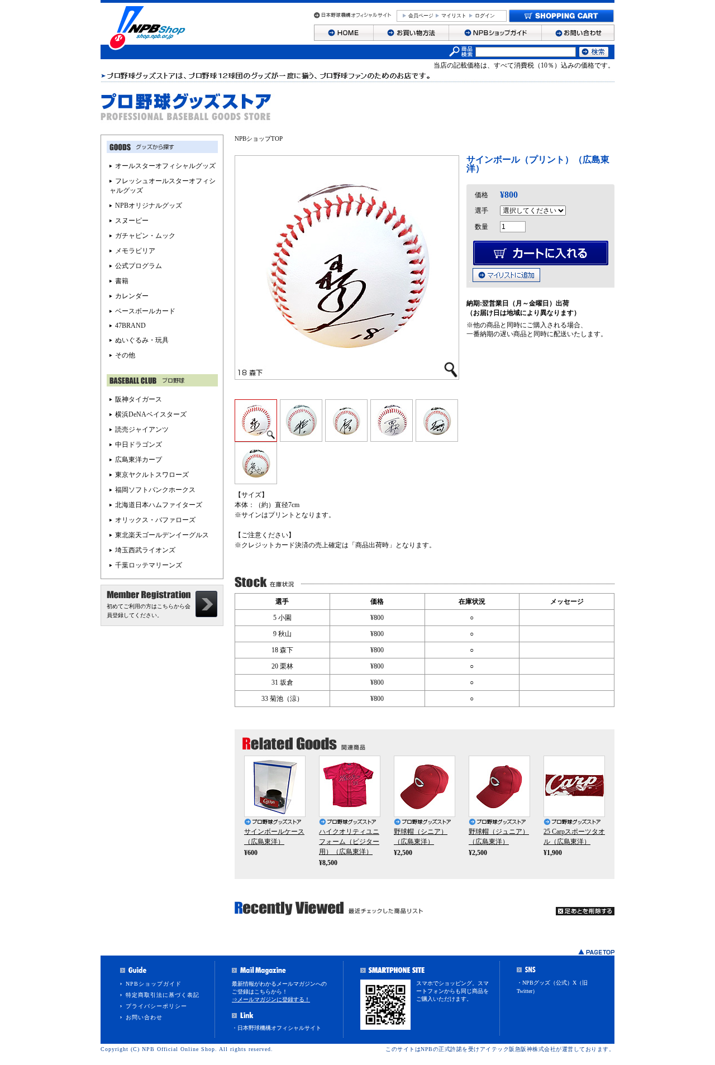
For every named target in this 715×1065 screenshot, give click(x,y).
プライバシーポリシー (156, 1006)
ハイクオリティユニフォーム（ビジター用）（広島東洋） (349, 842)
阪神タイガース (138, 399)
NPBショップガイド (154, 984)
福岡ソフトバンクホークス (155, 490)
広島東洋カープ (138, 460)
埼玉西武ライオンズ (145, 550)
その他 (125, 355)
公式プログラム (138, 266)
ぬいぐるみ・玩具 (142, 340)
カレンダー (132, 296)
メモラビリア (135, 251)
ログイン (485, 15)
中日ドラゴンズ (138, 444)
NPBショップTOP (259, 138)
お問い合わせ (144, 1017)
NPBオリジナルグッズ (148, 205)
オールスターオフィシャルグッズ (165, 166)
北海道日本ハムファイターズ (158, 505)
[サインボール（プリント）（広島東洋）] (256, 438)
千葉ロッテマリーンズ (148, 565)
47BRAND (130, 325)
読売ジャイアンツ (142, 429)
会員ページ (420, 15)
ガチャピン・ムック (145, 236)
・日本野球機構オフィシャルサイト (276, 1028)
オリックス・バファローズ (155, 520)
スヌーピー (132, 221)
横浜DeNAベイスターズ (151, 414)
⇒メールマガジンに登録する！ (271, 999)
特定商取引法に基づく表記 (162, 995)
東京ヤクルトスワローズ (152, 475)
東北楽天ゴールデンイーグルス (162, 535)
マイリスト (453, 15)
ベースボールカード (145, 311)
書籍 (121, 281)
